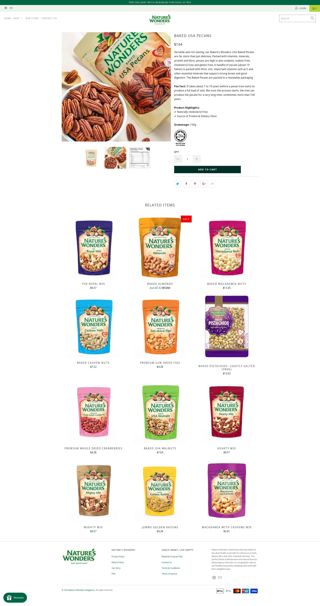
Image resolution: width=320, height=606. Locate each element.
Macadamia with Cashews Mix (226, 490)
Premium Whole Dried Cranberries (93, 411)
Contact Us (167, 562)
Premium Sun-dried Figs (160, 326)
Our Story (116, 568)
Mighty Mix (93, 490)
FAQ (113, 573)
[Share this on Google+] (203, 184)
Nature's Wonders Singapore (81, 590)
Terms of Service (169, 573)
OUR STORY (32, 18)
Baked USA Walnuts (160, 411)
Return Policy (118, 562)
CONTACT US (49, 18)
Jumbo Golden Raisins (160, 490)
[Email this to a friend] (212, 184)
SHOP (16, 18)
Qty (176, 151)
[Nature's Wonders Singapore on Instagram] (5, 8)
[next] (165, 86)
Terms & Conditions (171, 568)
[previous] (68, 86)
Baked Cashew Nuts (93, 326)
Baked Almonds (160, 247)
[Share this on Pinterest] (195, 184)
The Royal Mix (93, 247)
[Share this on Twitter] (177, 184)
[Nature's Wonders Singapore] (160, 19)
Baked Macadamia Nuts (226, 247)
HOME (7, 18)
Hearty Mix (226, 411)
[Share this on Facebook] (186, 184)
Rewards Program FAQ (172, 556)
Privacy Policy (118, 556)
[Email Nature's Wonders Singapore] (10, 8)
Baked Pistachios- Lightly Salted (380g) (226, 327)
